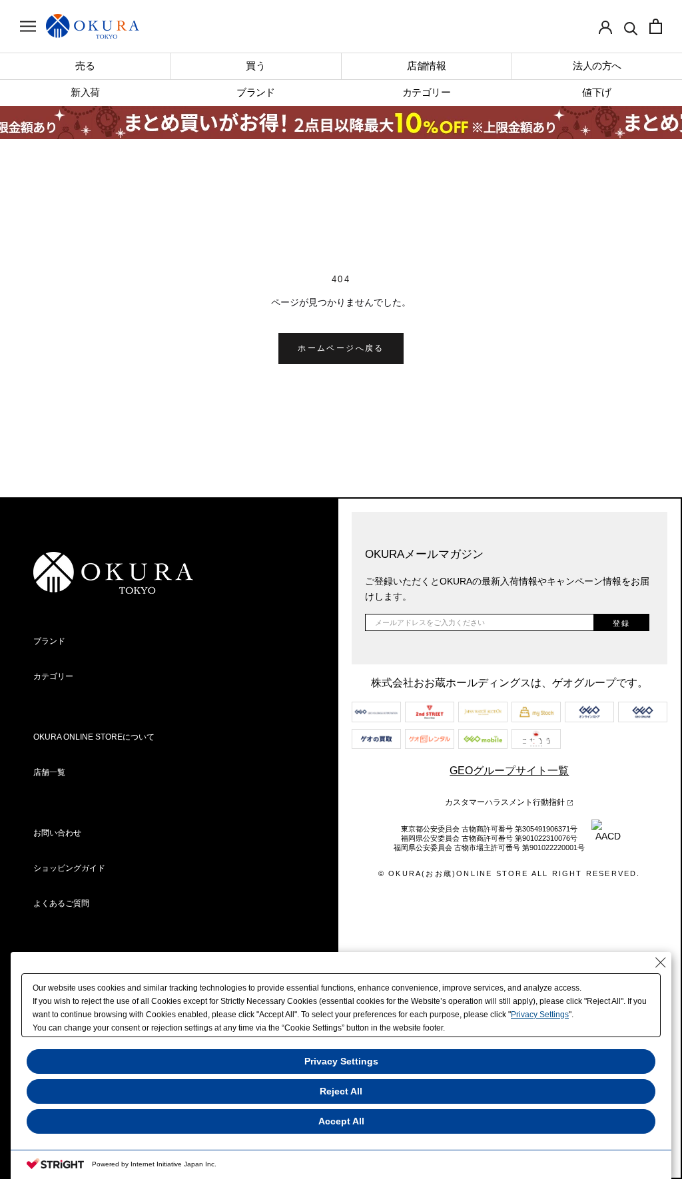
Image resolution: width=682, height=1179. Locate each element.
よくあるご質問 (61, 903)
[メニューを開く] (28, 26)
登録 (621, 623)
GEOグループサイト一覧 (509, 770)
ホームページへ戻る (341, 348)
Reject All (341, 1091)
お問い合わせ (57, 832)
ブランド (49, 641)
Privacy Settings (540, 1014)
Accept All (341, 1121)
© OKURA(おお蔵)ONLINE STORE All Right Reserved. (509, 873)
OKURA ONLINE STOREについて (94, 737)
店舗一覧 (49, 772)
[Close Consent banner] (660, 962)
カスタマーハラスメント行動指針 (506, 802)
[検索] (630, 27)
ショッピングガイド (69, 868)
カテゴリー (53, 676)
